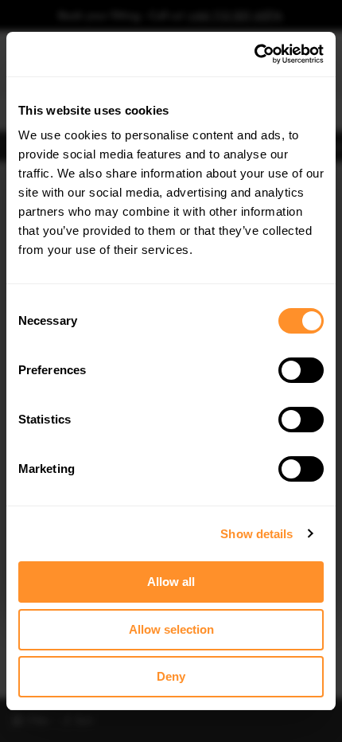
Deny (171, 676)
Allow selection (171, 629)
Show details (256, 534)
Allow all (171, 581)
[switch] (301, 370)
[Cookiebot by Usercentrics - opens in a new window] (254, 54)
